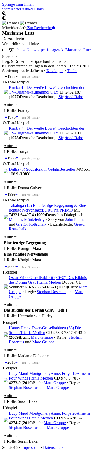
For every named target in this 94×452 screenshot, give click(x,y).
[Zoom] (47, 13)
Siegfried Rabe (70, 97)
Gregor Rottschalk (31, 224)
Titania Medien (48, 282)
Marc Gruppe (42, 337)
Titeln (72, 71)
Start (6, 9)
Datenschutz (53, 447)
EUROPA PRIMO (57, 210)
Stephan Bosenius (51, 291)
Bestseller (67, 169)
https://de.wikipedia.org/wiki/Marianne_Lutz (54, 50)
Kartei (16, 9)
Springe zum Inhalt (17, 4)
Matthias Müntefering (26, 219)
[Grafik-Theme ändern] (47, 18)
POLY (53, 92)
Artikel (27, 9)
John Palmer (75, 219)
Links (39, 9)
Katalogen (54, 71)
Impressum (30, 447)
